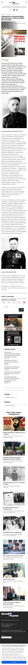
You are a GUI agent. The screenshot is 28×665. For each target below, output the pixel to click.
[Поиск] (21, 310)
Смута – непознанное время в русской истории (12, 603)
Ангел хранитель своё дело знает (13, 555)
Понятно (14, 662)
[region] (14, 654)
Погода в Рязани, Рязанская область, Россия (14, 6)
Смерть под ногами (9, 579)
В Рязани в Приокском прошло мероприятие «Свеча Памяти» (12, 458)
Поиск (6, 306)
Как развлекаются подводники (12, 532)
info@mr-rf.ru (7, 626)
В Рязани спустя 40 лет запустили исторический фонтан (11, 362)
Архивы (3, 635)
